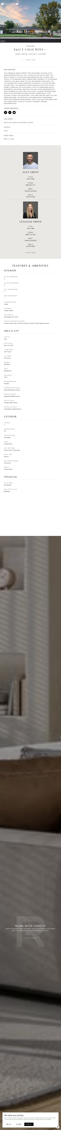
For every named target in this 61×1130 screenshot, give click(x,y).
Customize (18, 1124)
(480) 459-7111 (30, 185)
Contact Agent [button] (30, 60)
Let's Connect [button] (31, 938)
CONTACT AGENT (30, 252)
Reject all (8, 1124)
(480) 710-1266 (30, 234)
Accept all (29, 1124)
